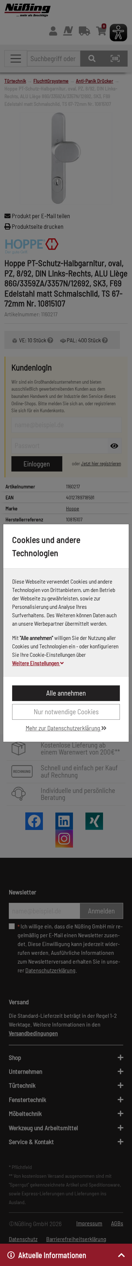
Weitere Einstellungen (36, 663)
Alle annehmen (66, 693)
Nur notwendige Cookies (66, 711)
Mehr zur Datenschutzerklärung (63, 727)
